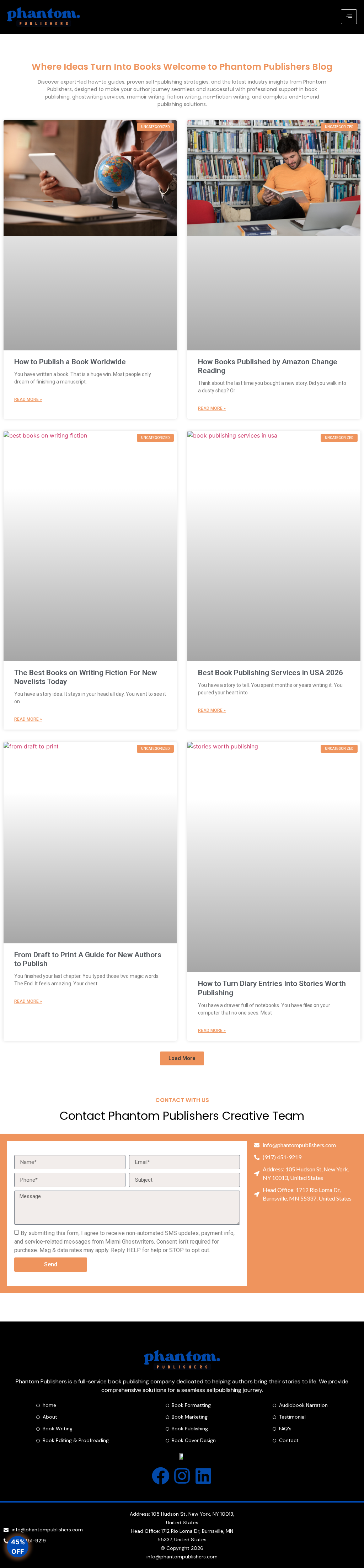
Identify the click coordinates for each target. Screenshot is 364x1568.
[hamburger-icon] (349, 16)
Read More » (28, 399)
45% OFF (18, 1547)
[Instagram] (182, 1476)
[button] (182, 1058)
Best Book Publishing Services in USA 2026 (270, 672)
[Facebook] (161, 1476)
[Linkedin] (203, 1476)
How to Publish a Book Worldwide (70, 361)
